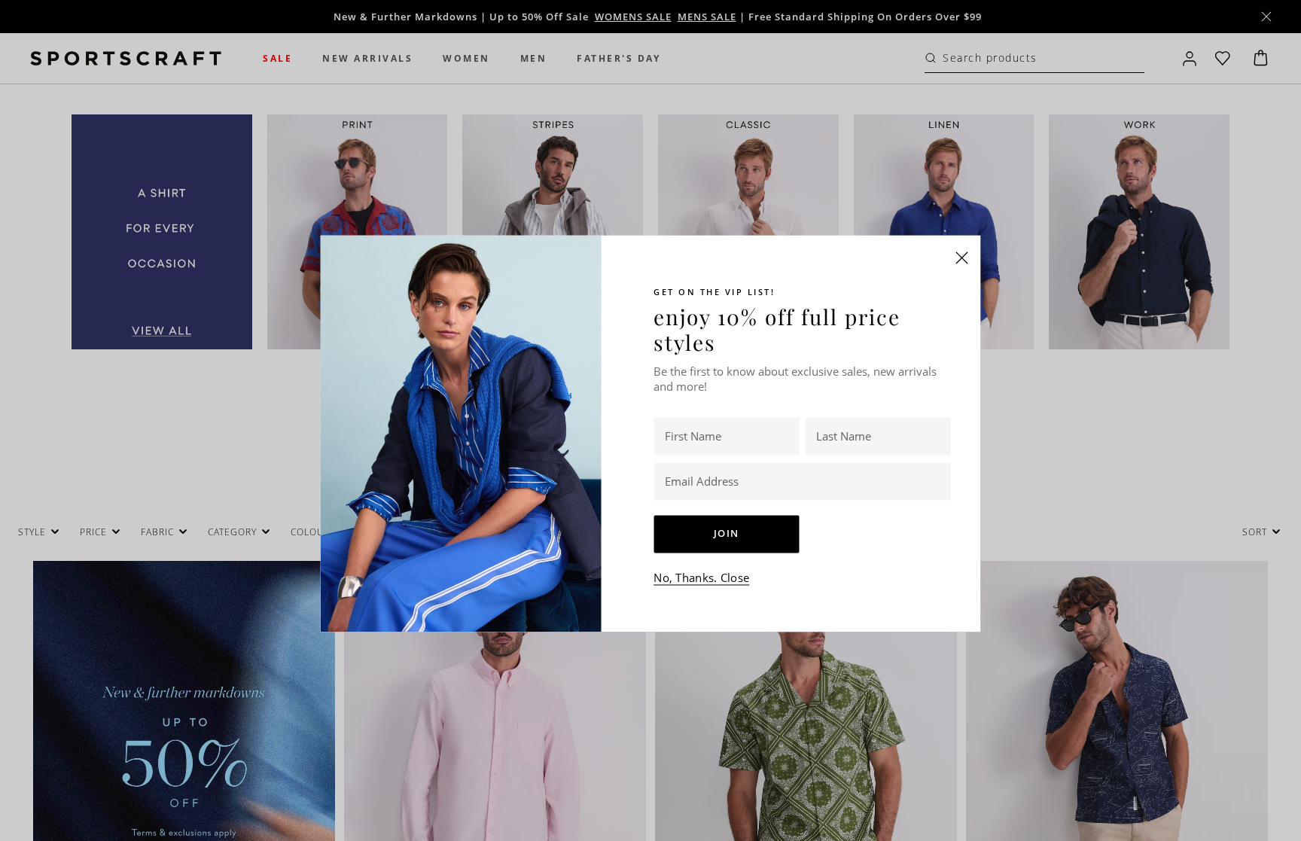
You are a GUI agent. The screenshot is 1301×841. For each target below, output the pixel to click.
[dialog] (650, 420)
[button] (962, 257)
